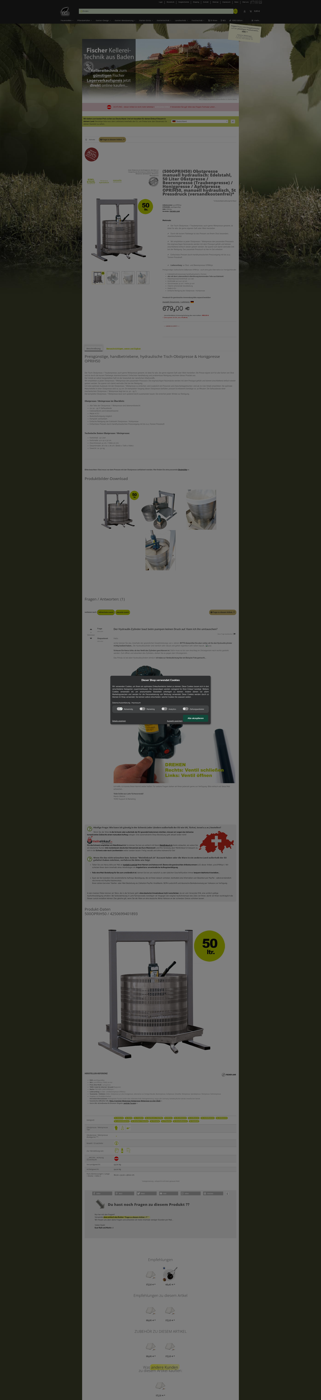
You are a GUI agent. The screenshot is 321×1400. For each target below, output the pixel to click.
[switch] (120, 708)
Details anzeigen (119, 721)
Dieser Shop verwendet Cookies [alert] (160, 680)
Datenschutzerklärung (121, 703)
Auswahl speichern (174, 721)
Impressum (136, 703)
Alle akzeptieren (196, 718)
